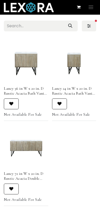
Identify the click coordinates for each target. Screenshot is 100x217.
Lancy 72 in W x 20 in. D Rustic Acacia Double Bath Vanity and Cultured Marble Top (25, 181)
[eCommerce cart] (79, 7)
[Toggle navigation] (91, 7)
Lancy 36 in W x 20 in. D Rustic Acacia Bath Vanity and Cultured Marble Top (25, 93)
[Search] (70, 26)
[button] (11, 103)
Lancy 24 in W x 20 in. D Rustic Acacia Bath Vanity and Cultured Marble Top (74, 93)
